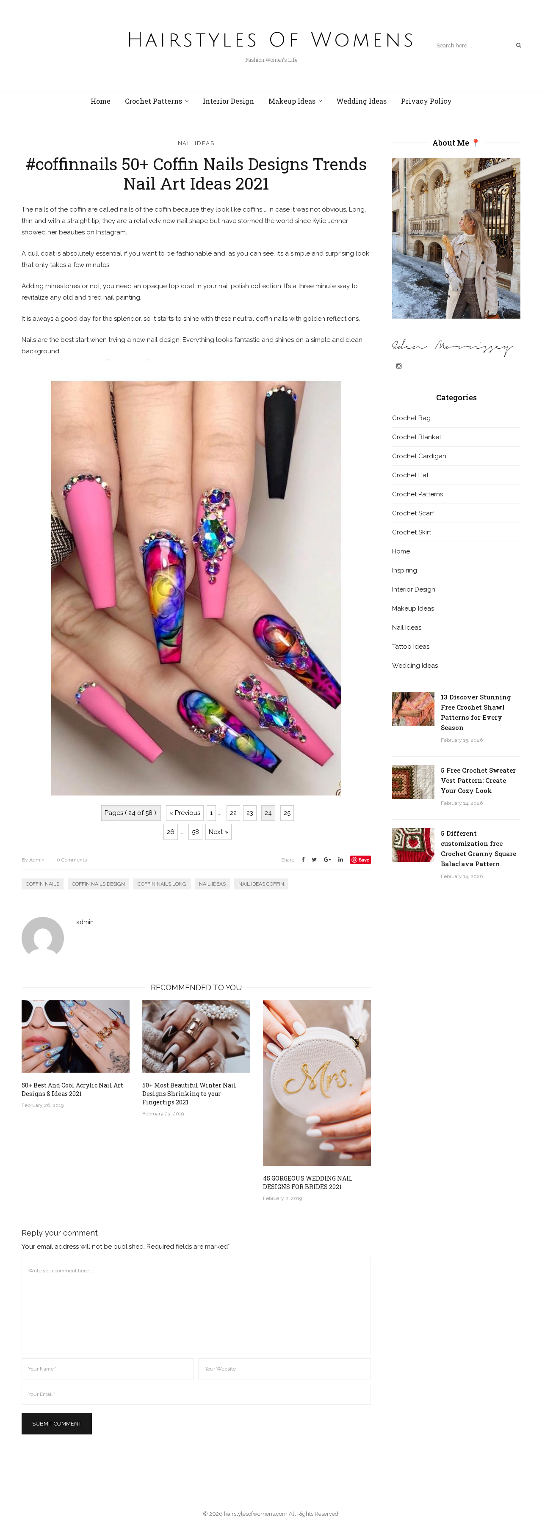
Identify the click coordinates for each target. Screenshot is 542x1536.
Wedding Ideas (361, 100)
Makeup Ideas (291, 100)
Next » (218, 832)
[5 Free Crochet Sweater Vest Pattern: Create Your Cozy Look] (413, 782)
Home (101, 100)
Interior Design (228, 100)
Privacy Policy (426, 100)
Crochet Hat (410, 475)
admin (33, 860)
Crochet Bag (411, 418)
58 (195, 832)
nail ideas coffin (261, 884)
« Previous (184, 813)
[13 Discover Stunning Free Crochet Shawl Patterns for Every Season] (413, 709)
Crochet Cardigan (419, 456)
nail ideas (212, 884)
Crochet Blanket (416, 437)
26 (170, 832)
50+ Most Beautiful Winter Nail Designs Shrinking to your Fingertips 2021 (189, 1093)
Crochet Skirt (411, 532)
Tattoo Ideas (410, 646)
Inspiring (404, 570)
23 (249, 813)
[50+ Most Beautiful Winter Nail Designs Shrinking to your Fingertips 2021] (196, 1036)
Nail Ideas (196, 143)
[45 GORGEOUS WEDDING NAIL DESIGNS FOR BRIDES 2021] (317, 1083)
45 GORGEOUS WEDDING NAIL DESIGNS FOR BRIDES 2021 (308, 1182)
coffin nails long (162, 884)
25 (287, 813)
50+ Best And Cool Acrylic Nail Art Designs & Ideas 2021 (72, 1089)
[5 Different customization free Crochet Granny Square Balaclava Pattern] (413, 845)
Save (364, 859)
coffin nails (42, 884)
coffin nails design (98, 884)
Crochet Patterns (153, 100)
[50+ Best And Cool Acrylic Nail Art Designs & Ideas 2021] (76, 1036)
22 (233, 813)
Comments (72, 860)
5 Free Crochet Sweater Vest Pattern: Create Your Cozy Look (478, 780)
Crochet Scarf (413, 513)
